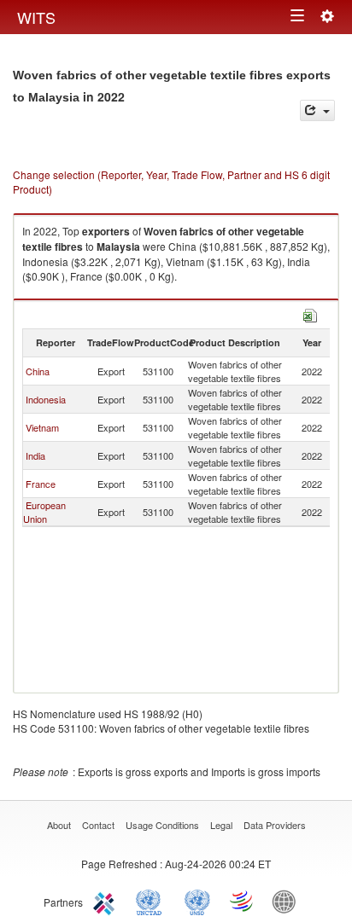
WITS (36, 17)
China (38, 371)
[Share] (317, 110)
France (41, 483)
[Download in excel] (310, 313)
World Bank (288, 901)
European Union (44, 511)
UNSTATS (197, 901)
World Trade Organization (243, 901)
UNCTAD (152, 901)
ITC (107, 901)
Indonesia (46, 399)
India (35, 455)
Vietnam (42, 427)
